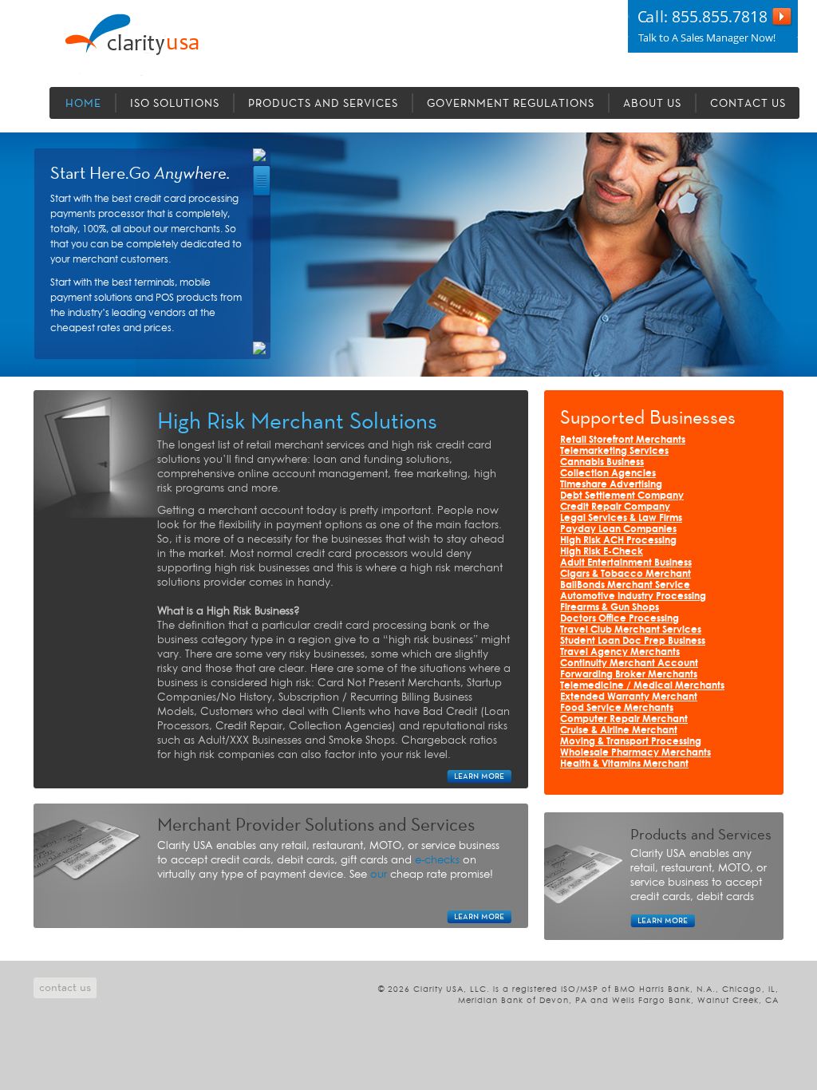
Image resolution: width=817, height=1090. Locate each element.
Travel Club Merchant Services (630, 630)
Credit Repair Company (615, 507)
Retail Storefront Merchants (622, 440)
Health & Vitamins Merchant (624, 764)
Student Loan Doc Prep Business (632, 641)
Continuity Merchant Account (629, 663)
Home (83, 103)
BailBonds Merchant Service (625, 585)
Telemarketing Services (614, 451)
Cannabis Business (602, 462)
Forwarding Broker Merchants (628, 674)
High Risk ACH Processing (618, 540)
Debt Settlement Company (622, 496)
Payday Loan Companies (618, 529)
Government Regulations (510, 103)
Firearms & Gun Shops (609, 607)
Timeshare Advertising (611, 485)
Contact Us (748, 103)
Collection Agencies (608, 473)
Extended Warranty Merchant (628, 697)
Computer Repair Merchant (624, 719)
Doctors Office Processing (619, 619)
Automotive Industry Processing (633, 596)
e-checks (437, 860)
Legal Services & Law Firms (621, 518)
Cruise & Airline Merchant (618, 730)
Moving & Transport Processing (630, 742)
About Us (652, 103)
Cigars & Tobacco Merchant (625, 574)
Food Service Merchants (616, 708)
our (378, 874)
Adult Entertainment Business (626, 563)
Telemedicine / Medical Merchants (642, 686)
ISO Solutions (174, 103)
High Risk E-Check (601, 552)
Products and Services (323, 103)
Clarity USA (154, 45)
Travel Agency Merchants (620, 652)
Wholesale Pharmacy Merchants (635, 753)
